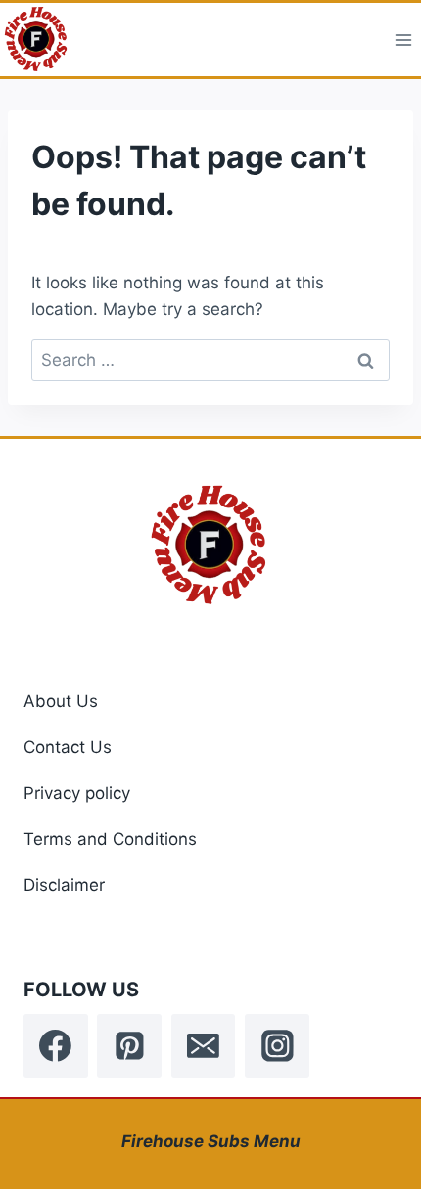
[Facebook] (55, 1046)
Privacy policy (76, 793)
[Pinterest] (129, 1046)
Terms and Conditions (110, 839)
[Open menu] (403, 39)
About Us (60, 701)
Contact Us (67, 747)
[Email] (203, 1046)
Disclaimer (64, 885)
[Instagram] (277, 1046)
